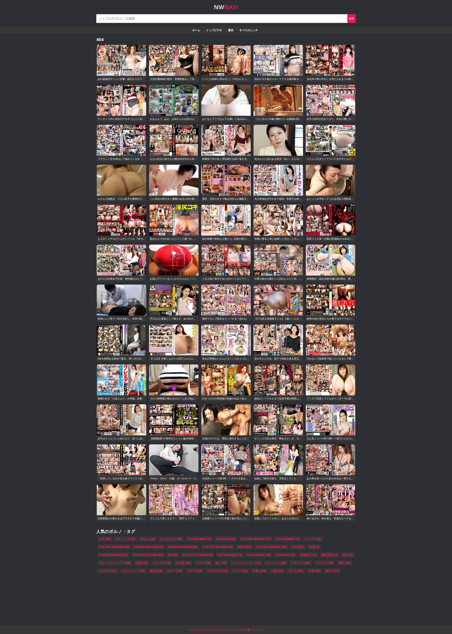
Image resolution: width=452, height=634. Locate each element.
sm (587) (298, 547)
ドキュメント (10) (133, 571)
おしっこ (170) (125, 539)
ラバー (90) (203, 563)
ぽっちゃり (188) (171, 539)
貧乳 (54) (156, 571)
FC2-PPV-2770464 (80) (198, 555)
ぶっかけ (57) (107, 571)
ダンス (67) (296, 571)
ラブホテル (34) (217, 571)
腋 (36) (172, 555)
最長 (230, 30)
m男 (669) (244, 547)
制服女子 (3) (308, 555)
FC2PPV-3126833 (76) (113, 555)
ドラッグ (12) (161, 563)
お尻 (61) (105, 539)
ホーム (196, 30)
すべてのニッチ (248, 30)
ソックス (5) (313, 539)
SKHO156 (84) (225, 539)
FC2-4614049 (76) (199, 539)
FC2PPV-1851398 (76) (148, 547)
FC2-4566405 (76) (287, 539)
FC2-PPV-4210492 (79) (218, 547)
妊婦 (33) (142, 563)
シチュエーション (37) (246, 563)
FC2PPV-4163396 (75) (182, 547)
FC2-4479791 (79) (259, 555)
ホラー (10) (174, 571)
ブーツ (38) (240, 571)
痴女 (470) (332, 571)
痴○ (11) (221, 563)
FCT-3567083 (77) (230, 555)
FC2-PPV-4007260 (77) (256, 539)
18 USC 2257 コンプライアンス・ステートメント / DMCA (218, 629)
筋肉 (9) (348, 555)
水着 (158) (259, 571)
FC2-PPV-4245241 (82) (114, 547)
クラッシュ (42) (276, 563)
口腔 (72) (277, 571)
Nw (226, 7)
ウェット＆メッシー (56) (114, 563)
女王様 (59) (183, 563)
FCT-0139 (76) (285, 555)
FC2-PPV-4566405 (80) (272, 547)
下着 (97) (314, 571)
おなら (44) (147, 539)
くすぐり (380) (300, 563)
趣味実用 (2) (329, 555)
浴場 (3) (314, 547)
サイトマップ (256, 629)
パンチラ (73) (324, 563)
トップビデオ (214, 30)
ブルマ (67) (194, 571)
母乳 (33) (344, 563)
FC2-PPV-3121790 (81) (148, 555)
